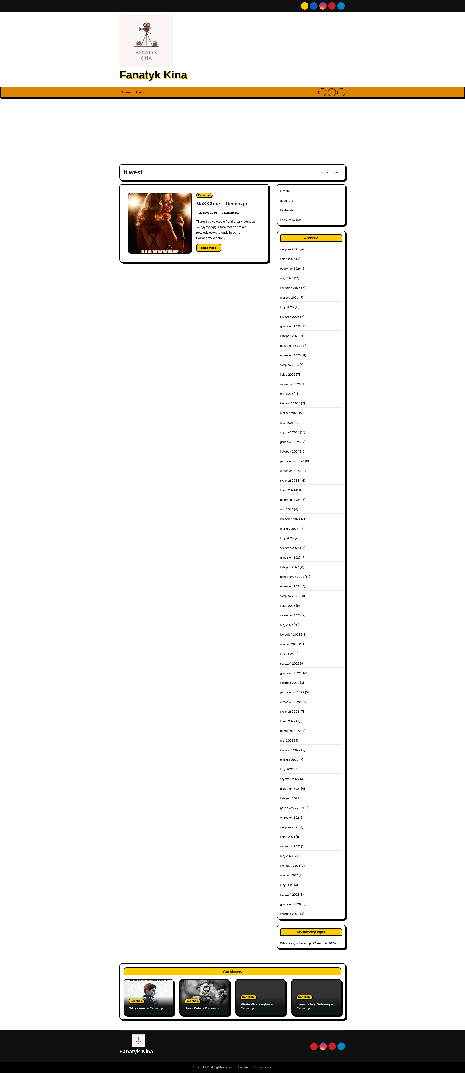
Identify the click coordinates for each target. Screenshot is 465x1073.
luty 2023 (287, 654)
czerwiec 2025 (290, 384)
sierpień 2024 (289, 480)
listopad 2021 (289, 798)
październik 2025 (292, 345)
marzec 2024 (289, 528)
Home (126, 92)
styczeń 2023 (289, 663)
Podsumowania (290, 220)
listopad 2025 (289, 336)
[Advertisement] (232, 128)
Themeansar (263, 1067)
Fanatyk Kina (153, 75)
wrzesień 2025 (290, 355)
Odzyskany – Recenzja (296, 943)
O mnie (141, 92)
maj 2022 (287, 740)
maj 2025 (286, 394)
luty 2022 (287, 769)
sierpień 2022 (289, 711)
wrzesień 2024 (290, 471)
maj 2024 (287, 509)
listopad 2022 (290, 683)
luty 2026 (287, 307)
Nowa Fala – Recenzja (202, 1008)
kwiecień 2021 (290, 865)
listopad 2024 (290, 451)
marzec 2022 (289, 760)
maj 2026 (287, 278)
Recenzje (204, 195)
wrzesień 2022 (290, 702)
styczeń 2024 (290, 548)
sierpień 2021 (289, 827)
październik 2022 (292, 692)
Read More (208, 247)
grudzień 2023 (290, 557)
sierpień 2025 (289, 365)
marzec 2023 (289, 644)
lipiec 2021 (287, 837)
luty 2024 (287, 538)
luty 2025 (287, 422)
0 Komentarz (230, 212)
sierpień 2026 (289, 249)
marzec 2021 (289, 875)
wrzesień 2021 (290, 817)
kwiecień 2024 (290, 519)
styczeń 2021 (289, 894)
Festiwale (287, 210)
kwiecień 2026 (290, 288)
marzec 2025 (289, 413)
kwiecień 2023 (290, 634)
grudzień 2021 (290, 788)
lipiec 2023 (287, 605)
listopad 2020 (290, 914)
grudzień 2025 (290, 326)
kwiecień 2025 (290, 403)
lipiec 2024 (288, 490)
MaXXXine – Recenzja (221, 203)
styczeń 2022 (290, 779)
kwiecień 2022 (290, 750)
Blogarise (243, 1067)
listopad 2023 (289, 567)
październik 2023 (292, 577)
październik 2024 (292, 461)
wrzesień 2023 (290, 586)
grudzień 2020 (290, 904)
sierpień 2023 (289, 596)
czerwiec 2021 (290, 846)
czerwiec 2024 (290, 500)
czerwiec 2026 (290, 268)
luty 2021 (286, 885)
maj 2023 (286, 625)
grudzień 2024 (290, 442)
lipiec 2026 (288, 259)
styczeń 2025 (289, 432)
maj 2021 (286, 856)
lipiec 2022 (288, 721)
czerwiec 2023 (290, 615)
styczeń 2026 (290, 317)
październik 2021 (292, 808)
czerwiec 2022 (290, 731)
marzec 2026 (289, 297)
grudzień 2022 (290, 673)
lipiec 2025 (287, 374)
